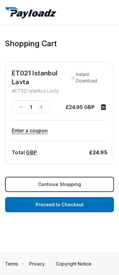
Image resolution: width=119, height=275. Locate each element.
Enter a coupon (30, 130)
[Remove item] (103, 107)
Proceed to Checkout (59, 204)
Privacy (37, 263)
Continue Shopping (59, 184)
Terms (11, 263)
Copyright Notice (73, 263)
